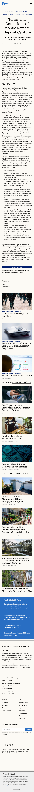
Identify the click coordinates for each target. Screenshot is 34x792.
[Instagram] (5, 745)
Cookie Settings (16, 789)
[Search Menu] (27, 3)
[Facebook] (3, 745)
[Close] (31, 774)
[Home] (15, 646)
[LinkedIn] (8, 745)
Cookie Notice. (6, 786)
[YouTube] (12, 745)
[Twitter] (10, 745)
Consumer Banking (21, 382)
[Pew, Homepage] (5, 3)
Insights (4, 699)
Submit (29, 729)
